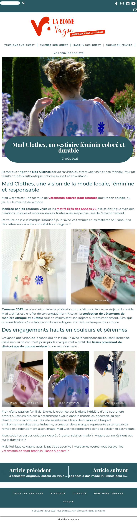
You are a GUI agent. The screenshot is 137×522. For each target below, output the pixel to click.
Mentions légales (109, 493)
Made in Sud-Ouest (87, 45)
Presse (68, 501)
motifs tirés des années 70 (77, 209)
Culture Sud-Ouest (54, 45)
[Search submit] (23, 3)
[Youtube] (133, 3)
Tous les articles (29, 493)
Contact (80, 493)
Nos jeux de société (69, 53)
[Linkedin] (128, 3)
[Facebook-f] (116, 3)
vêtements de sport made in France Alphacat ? (35, 451)
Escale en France (119, 45)
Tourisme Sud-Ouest (19, 45)
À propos (58, 493)
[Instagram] (122, 3)
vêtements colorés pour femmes (73, 198)
